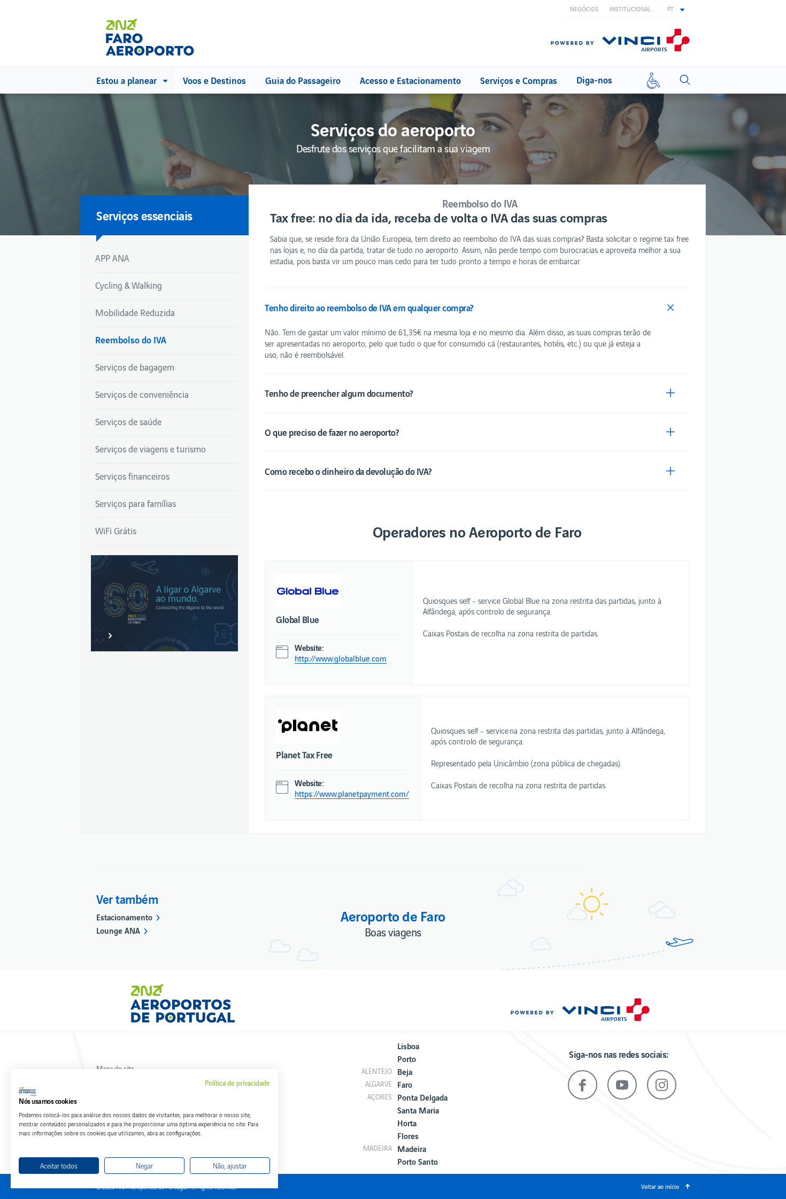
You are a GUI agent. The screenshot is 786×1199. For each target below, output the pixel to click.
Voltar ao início (660, 1186)
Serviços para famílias (135, 503)
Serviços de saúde (128, 421)
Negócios (584, 8)
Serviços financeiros (132, 476)
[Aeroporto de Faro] (157, 33)
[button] (675, 8)
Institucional (630, 8)
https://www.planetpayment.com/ (352, 793)
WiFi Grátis (115, 530)
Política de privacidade (237, 1083)
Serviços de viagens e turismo (150, 448)
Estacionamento (124, 916)
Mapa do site (115, 1068)
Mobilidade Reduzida (135, 312)
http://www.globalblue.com (341, 658)
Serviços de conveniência (142, 394)
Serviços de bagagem (134, 366)
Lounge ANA (118, 930)
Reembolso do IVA (130, 339)
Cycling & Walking (128, 285)
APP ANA (112, 257)
